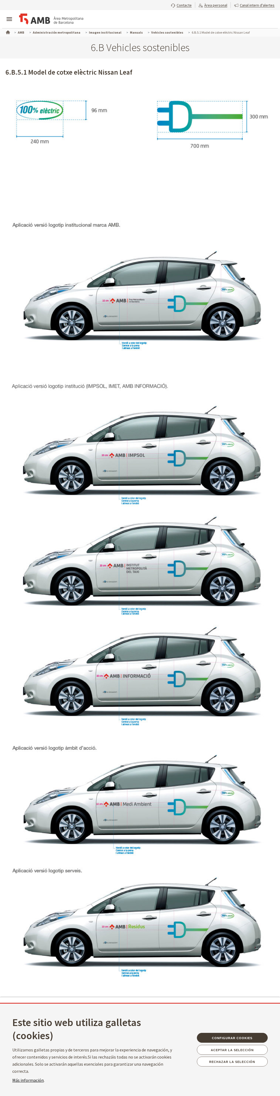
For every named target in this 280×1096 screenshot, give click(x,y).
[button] (181, 4)
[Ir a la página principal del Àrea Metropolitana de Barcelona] (51, 20)
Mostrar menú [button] (9, 14)
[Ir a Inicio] (7, 32)
